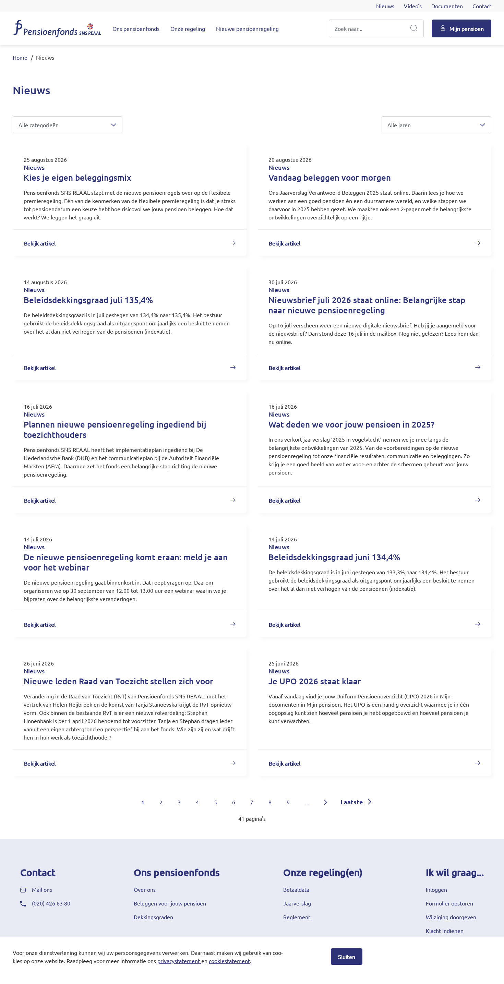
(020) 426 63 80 (51, 903)
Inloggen (436, 889)
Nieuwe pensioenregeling (247, 28)
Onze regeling (187, 28)
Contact (481, 5)
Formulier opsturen (449, 903)
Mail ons (42, 889)
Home (20, 57)
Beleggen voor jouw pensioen (170, 903)
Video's (413, 5)
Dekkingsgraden (153, 916)
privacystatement (178, 960)
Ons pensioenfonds (135, 28)
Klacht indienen (445, 930)
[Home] (57, 28)
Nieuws (385, 5)
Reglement (296, 916)
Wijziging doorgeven (451, 916)
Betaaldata (296, 889)
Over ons (145, 889)
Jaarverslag (297, 903)
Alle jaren (399, 124)
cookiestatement (229, 960)
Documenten (447, 5)
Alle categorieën (39, 124)
